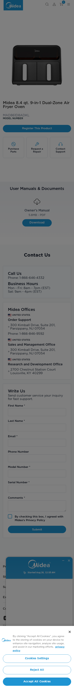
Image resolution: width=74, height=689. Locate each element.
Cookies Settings (37, 658)
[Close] (70, 632)
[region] (37, 657)
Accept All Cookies (37, 681)
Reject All (37, 670)
